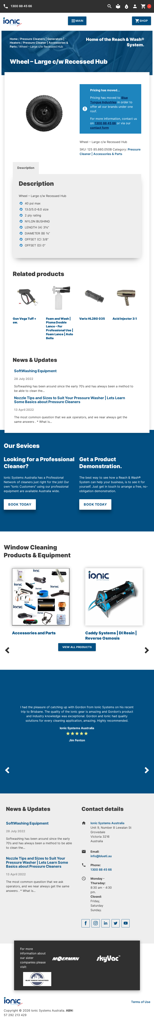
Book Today (19, 504)
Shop (141, 21)
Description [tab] (25, 168)
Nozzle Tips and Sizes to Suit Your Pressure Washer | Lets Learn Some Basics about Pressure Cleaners (69, 400)
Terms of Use (140, 1002)
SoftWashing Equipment (35, 371)
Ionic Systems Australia (107, 823)
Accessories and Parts (34, 633)
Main (77, 21)
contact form (99, 127)
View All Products (77, 647)
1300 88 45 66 (105, 123)
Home (14, 39)
